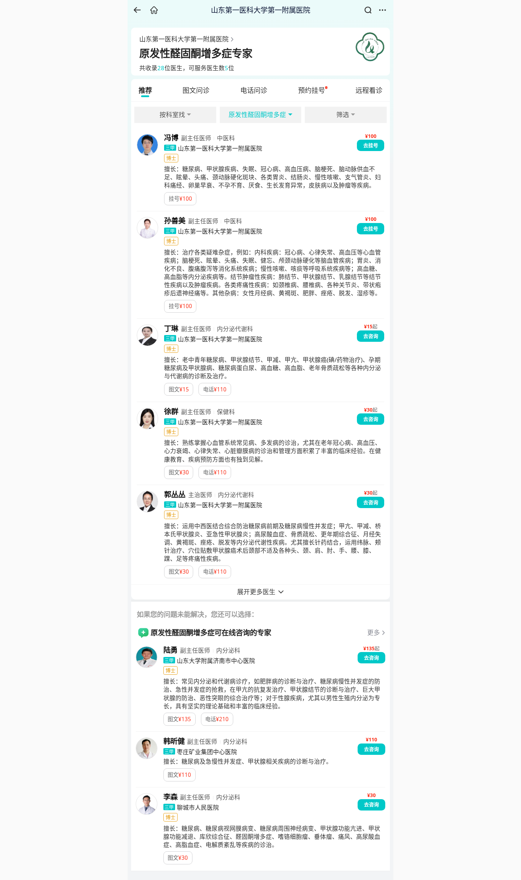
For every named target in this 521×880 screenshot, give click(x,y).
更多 (373, 632)
